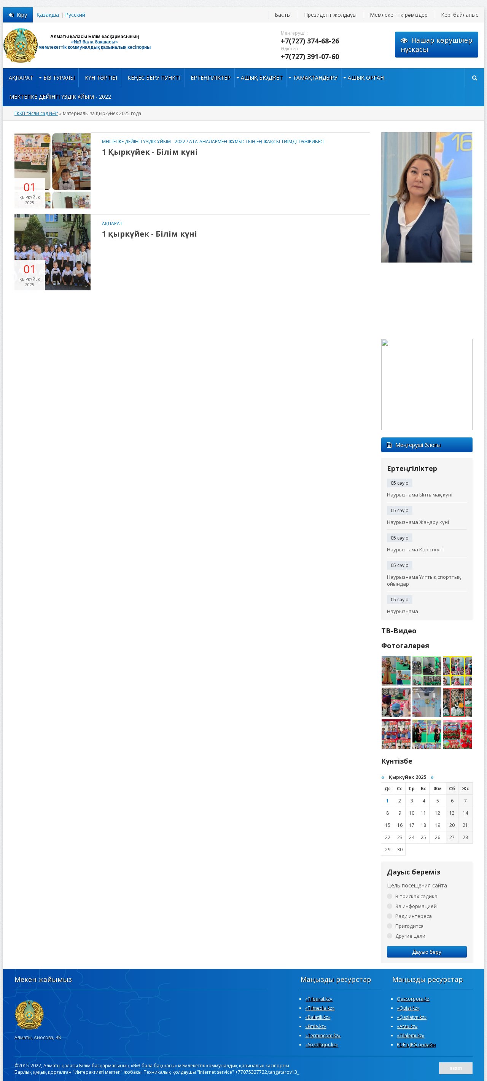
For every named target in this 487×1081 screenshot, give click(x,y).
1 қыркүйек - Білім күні (149, 234)
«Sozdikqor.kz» (321, 1044)
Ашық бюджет (262, 77)
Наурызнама (402, 611)
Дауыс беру (426, 952)
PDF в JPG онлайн (416, 1044)
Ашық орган (366, 77)
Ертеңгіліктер (211, 77)
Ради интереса (413, 916)
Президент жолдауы (330, 14)
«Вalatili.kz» (317, 1017)
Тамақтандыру (315, 77)
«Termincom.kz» (323, 1035)
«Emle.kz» (315, 1026)
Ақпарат (21, 77)
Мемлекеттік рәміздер (399, 14)
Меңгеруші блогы (418, 444)
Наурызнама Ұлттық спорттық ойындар (424, 580)
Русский (75, 14)
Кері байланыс (459, 14)
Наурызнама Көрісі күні (415, 549)
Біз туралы (59, 77)
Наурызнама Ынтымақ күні (419, 494)
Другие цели (410, 935)
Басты (283, 14)
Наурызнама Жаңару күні (418, 522)
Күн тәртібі (101, 77)
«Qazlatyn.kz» (412, 1017)
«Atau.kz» (407, 1026)
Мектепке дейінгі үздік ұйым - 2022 (60, 96)
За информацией (416, 906)
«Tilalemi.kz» (410, 1035)
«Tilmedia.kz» (319, 1008)
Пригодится (409, 925)
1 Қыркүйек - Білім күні (150, 152)
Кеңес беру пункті (153, 77)
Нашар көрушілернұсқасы (437, 44)
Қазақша (48, 14)
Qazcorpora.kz (413, 999)
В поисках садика (416, 896)
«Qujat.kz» (408, 1008)
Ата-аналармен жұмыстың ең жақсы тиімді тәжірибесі (257, 141)
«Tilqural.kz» (318, 999)
